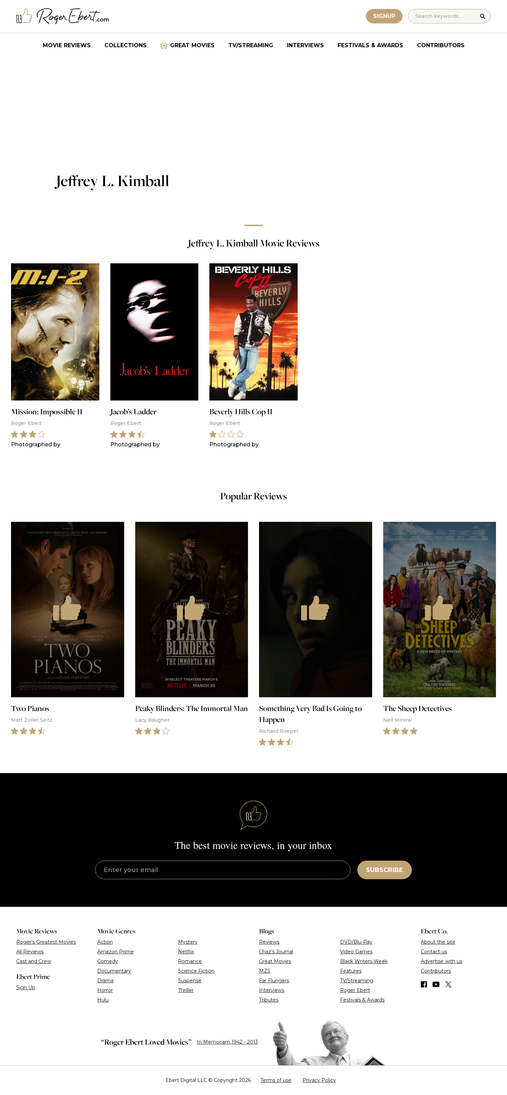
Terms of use (275, 1080)
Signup (384, 16)
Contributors (441, 45)
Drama (105, 980)
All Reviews (29, 952)
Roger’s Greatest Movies (46, 942)
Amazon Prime (115, 952)
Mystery (188, 942)
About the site (438, 942)
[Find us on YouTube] (436, 984)
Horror (105, 990)
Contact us (434, 952)
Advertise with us (441, 961)
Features (350, 971)
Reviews (269, 942)
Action (105, 942)
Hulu (103, 1000)
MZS (264, 971)
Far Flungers (274, 980)
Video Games (356, 952)
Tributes (268, 1000)
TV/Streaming (250, 45)
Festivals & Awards (370, 45)
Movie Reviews (67, 45)
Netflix (186, 952)
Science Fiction (196, 971)
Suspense (189, 980)
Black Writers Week (364, 961)
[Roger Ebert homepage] (62, 16)
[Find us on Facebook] (424, 984)
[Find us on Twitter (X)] (448, 984)
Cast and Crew (33, 961)
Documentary (114, 971)
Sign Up (25, 987)
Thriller (185, 990)
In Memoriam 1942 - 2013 (227, 1042)
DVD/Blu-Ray (356, 942)
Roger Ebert (355, 990)
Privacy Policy (319, 1080)
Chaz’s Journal (276, 952)
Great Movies (192, 45)
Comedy (107, 961)
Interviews (305, 45)
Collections (126, 45)
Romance (190, 961)
